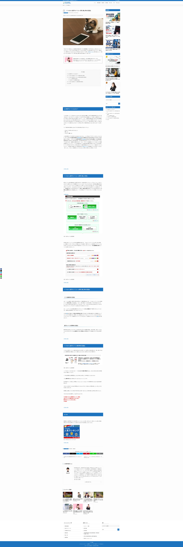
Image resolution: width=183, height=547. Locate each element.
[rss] (117, 0)
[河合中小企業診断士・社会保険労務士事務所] (67, 3)
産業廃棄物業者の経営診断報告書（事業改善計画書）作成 (91, 533)
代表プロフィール (68, 528)
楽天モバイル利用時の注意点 (112, 116)
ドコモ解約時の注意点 (73, 78)
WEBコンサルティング (88, 538)
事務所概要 (67, 526)
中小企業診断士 (66, 448)
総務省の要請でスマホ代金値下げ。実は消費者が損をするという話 (85, 58)
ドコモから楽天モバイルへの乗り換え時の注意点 (77, 77)
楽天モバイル (90, 51)
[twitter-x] (115, 0)
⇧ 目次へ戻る (66, 168)
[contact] (118, 0)
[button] (66, 453)
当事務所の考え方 (68, 530)
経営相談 (85, 530)
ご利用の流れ (66, 194)
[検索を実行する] (119, 104)
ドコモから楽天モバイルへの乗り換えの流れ (76, 75)
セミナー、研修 (86, 526)
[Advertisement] (83, 96)
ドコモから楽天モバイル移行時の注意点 (75, 81)
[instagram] (79, 479)
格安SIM (71, 448)
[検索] (119, 0)
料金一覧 (66, 535)
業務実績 (66, 537)
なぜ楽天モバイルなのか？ (73, 73)
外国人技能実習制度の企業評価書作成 (90, 536)
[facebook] (76, 479)
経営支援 (85, 528)
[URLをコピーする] (100, 453)
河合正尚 (68, 473)
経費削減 (74, 448)
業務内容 (66, 532)
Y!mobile (84, 139)
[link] (74, 479)
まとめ (69, 83)
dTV (67, 313)
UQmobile (79, 137)
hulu (98, 316)
